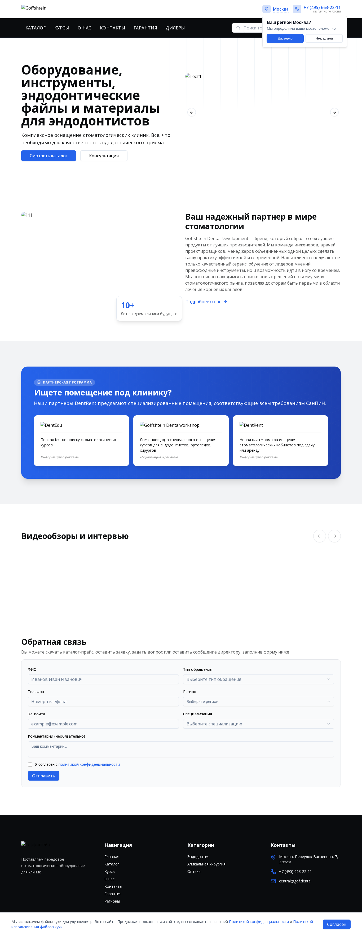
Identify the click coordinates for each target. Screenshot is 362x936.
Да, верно (285, 38)
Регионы (112, 901)
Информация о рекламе (59, 457)
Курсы (61, 28)
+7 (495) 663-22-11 (295, 871)
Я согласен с (77, 764)
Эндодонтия (198, 856)
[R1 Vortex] (263, 112)
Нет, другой (324, 38)
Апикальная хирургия (206, 864)
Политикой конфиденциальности (259, 921)
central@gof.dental (295, 880)
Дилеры (175, 28)
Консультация (104, 156)
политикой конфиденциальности (89, 764)
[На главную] (52, 9)
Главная (111, 856)
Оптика (194, 871)
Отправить (43, 776)
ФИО (32, 669)
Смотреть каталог (49, 156)
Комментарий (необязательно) (56, 736)
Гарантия (145, 28)
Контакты (112, 28)
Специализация (197, 713)
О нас (84, 28)
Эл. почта (36, 713)
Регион (189, 691)
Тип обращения (197, 669)
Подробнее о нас (203, 301)
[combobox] (258, 679)
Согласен (336, 924)
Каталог (35, 28)
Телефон (36, 691)
